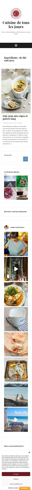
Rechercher (8, 155)
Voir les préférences (16, 484)
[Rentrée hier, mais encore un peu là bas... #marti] (16, 420)
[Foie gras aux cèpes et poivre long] (17, 91)
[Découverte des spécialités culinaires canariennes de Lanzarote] (10, 181)
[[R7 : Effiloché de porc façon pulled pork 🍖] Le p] (16, 344)
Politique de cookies (13, 488)
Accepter (16, 474)
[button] (29, 452)
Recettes (20, 123)
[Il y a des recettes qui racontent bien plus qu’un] (16, 294)
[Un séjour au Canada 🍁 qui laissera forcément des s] (16, 269)
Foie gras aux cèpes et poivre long (15, 117)
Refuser (16, 479)
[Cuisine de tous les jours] (16, 14)
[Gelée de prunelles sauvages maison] (22, 194)
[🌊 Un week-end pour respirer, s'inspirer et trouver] (16, 394)
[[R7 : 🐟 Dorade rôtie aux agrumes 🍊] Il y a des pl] (16, 369)
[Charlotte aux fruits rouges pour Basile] (10, 194)
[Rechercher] (25, 159)
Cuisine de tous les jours (16, 24)
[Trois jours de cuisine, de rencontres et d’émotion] (16, 244)
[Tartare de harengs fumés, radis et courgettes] (22, 181)
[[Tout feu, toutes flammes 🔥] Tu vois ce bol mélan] (16, 319)
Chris (15, 123)
